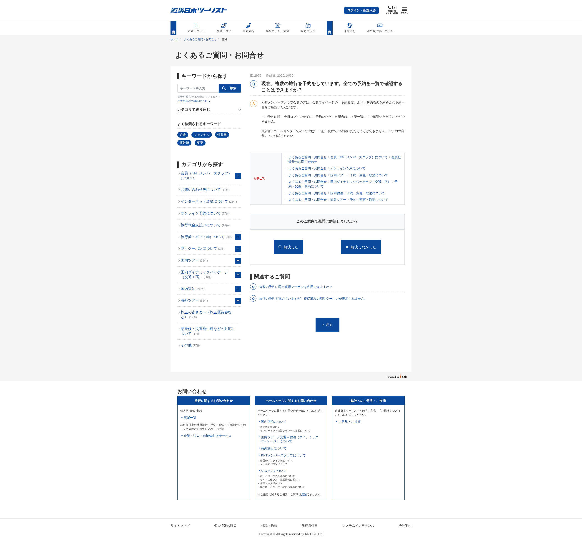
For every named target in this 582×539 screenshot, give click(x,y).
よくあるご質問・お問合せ (200, 39)
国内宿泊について (273, 421)
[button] (361, 10)
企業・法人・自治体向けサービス (207, 436)
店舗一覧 (190, 417)
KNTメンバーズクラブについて (283, 455)
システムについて (273, 471)
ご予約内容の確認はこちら (193, 101)
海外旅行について (273, 448)
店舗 (304, 494)
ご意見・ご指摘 (349, 421)
